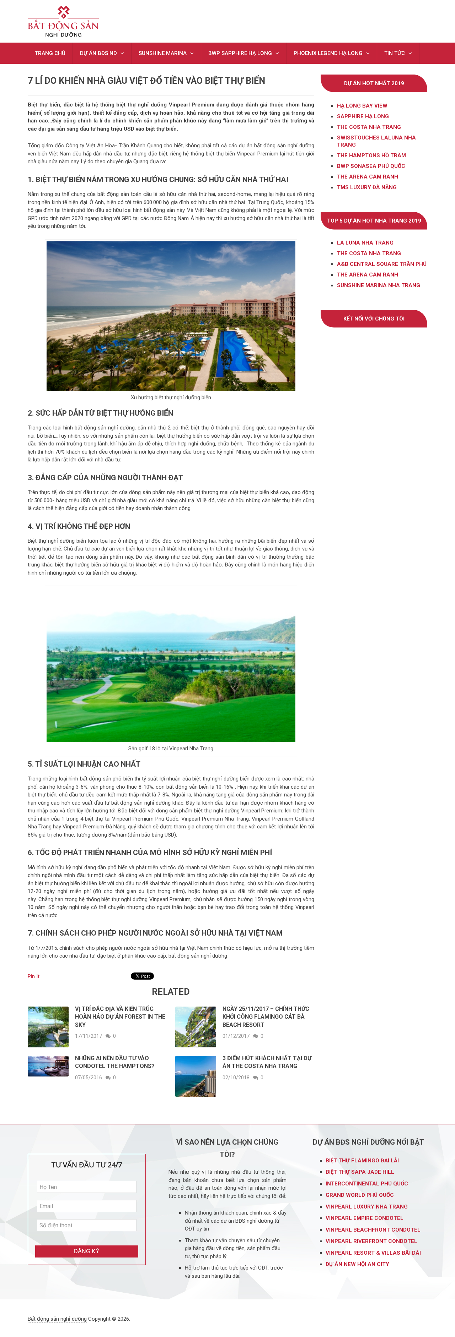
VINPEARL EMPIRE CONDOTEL (364, 1218)
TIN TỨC (394, 53)
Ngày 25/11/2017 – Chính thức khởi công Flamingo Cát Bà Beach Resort (266, 1017)
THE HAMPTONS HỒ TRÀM (371, 155)
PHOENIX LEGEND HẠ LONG (328, 53)
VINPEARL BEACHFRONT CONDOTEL (374, 1230)
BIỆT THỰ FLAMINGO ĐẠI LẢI (363, 1160)
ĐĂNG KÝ (87, 1251)
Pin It (33, 976)
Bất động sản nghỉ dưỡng (57, 1319)
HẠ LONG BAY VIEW (362, 106)
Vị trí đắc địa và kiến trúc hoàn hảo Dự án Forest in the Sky (120, 1017)
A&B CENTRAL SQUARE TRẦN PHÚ (382, 264)
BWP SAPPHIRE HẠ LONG (240, 53)
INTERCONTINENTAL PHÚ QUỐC (367, 1183)
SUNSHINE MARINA (163, 53)
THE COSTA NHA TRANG (369, 127)
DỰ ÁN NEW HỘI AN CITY (357, 1264)
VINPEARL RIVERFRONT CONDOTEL (372, 1241)
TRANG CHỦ (50, 53)
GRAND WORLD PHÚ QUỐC (360, 1195)
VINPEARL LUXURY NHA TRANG (367, 1207)
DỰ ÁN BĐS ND (98, 53)
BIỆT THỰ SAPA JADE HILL (361, 1172)
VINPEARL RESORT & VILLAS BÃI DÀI (374, 1253)
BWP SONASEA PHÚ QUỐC (371, 166)
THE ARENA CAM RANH (367, 275)
